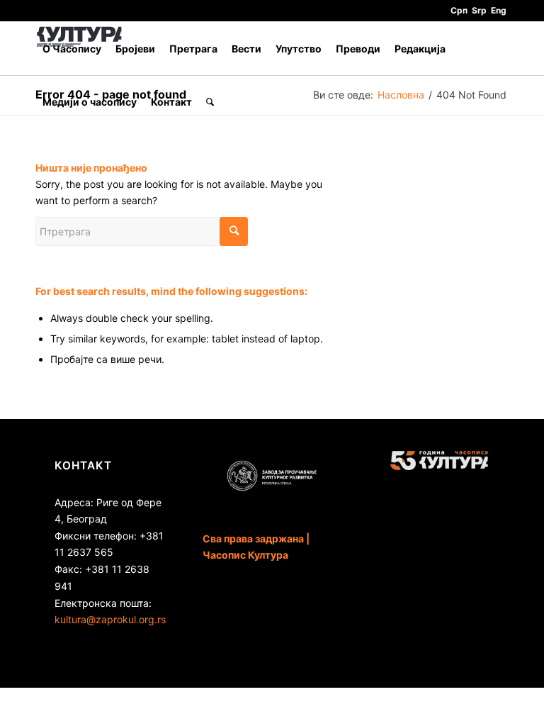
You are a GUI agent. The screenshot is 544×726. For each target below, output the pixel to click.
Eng (498, 10)
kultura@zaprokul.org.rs (110, 619)
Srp (479, 10)
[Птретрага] (210, 101)
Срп (459, 10)
